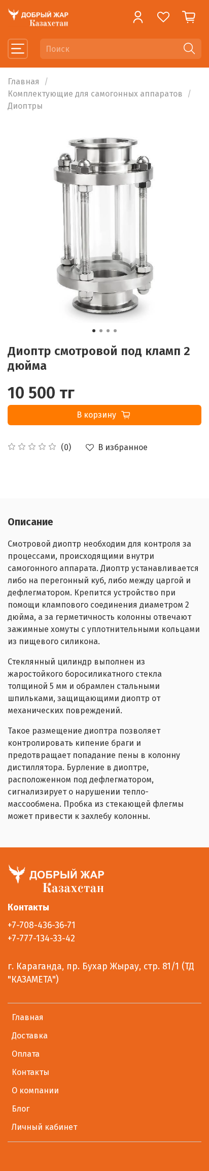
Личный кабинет (44, 1127)
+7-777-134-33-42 (41, 938)
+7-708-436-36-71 (42, 925)
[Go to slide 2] (100, 330)
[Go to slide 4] (115, 330)
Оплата (26, 1054)
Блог (20, 1109)
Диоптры (25, 106)
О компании (35, 1090)
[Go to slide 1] (93, 330)
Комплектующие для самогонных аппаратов (95, 94)
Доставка (30, 1035)
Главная (24, 81)
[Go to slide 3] (108, 330)
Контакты (30, 1072)
